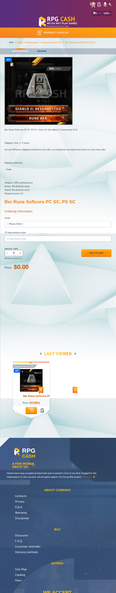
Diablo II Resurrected (27, 42)
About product (20, 51)
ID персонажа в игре (15, 232)
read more (87, 476)
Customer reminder (27, 546)
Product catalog (56, 32)
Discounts (21, 535)
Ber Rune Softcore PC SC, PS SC (38, 396)
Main (11, 42)
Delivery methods (26, 552)
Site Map (21, 569)
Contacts (21, 496)
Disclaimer (22, 518)
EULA (18, 507)
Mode (7, 218)
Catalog (20, 575)
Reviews (42, 51)
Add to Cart (96, 252)
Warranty (21, 513)
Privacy (19, 501)
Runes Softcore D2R (51, 42)
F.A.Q (18, 541)
